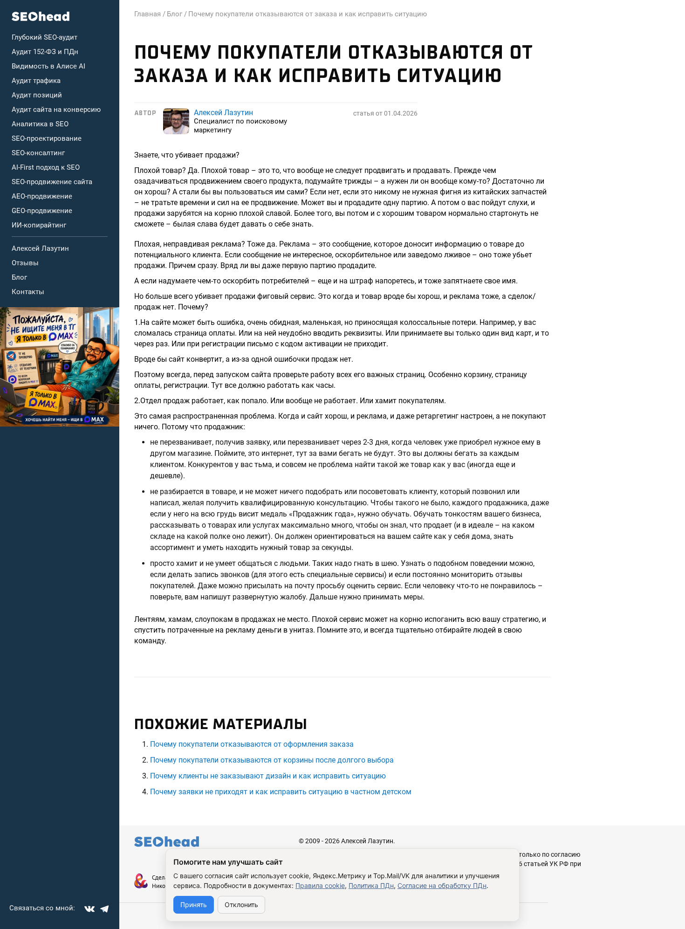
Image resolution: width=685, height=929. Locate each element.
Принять (193, 904)
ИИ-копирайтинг (39, 225)
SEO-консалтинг (38, 153)
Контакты (28, 292)
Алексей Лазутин (40, 248)
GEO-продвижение (42, 210)
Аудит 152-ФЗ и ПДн (45, 52)
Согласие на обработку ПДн (441, 885)
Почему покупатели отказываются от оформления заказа (252, 744)
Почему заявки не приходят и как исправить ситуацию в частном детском (280, 791)
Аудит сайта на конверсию (56, 109)
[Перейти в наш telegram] (104, 909)
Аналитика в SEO (40, 124)
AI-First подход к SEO (46, 167)
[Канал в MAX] (59, 367)
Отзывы (25, 263)
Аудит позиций (37, 95)
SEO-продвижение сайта (52, 182)
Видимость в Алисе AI (48, 66)
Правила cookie (320, 885)
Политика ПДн (371, 885)
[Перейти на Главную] (41, 16)
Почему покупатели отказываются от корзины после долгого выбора (272, 760)
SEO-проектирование (47, 138)
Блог (19, 277)
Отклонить (241, 904)
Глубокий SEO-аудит (44, 37)
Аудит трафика (36, 80)
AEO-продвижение (42, 196)
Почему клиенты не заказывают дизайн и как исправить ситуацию (268, 775)
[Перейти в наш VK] (89, 909)
